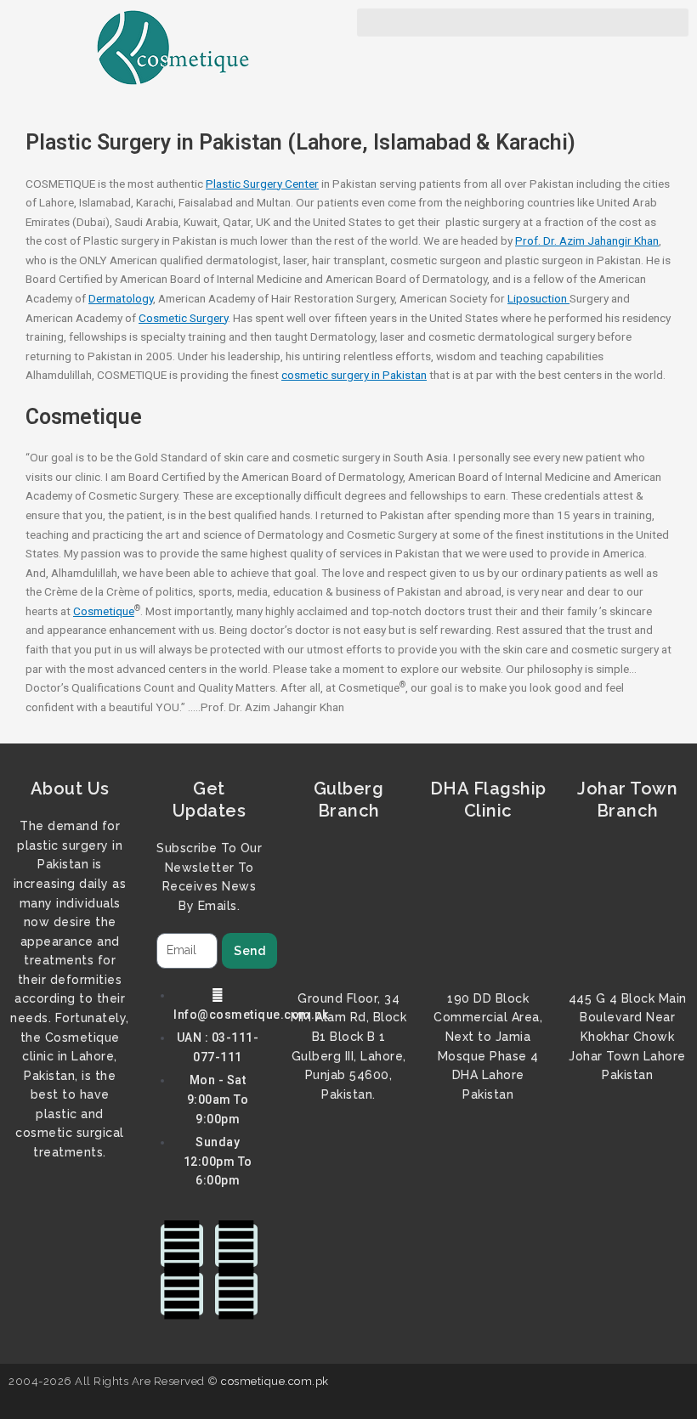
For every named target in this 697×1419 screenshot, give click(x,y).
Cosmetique (103, 611)
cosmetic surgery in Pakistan (354, 375)
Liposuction (538, 298)
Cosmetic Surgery (183, 318)
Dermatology (120, 298)
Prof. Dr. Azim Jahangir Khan (587, 240)
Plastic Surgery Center (262, 183)
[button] (522, 22)
